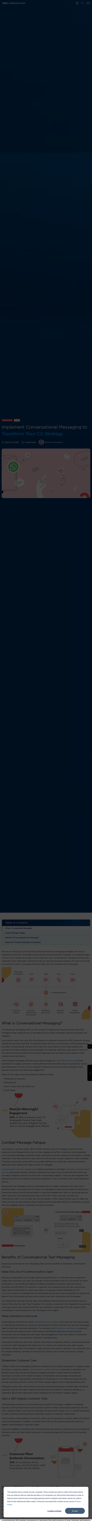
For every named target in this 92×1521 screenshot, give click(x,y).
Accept (75, 1511)
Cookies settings (54, 1511)
